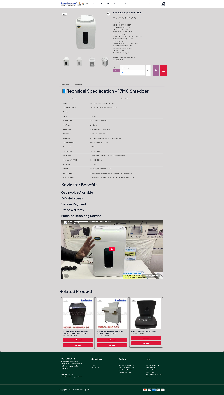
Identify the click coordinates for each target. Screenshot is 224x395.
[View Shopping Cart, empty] (162, 4)
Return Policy (150, 372)
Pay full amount (129, 73)
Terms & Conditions (152, 365)
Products (117, 4)
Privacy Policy (150, 368)
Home (95, 4)
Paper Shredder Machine (126, 368)
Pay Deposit (128, 68)
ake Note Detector (125, 372)
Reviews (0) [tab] (78, 85)
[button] (121, 4)
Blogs (109, 4)
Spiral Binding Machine (126, 370)
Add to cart (156, 71)
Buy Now (163, 70)
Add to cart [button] (78, 340)
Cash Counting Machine (126, 365)
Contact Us (95, 368)
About (102, 4)
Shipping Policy (151, 370)
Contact (128, 4)
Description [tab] (65, 85)
